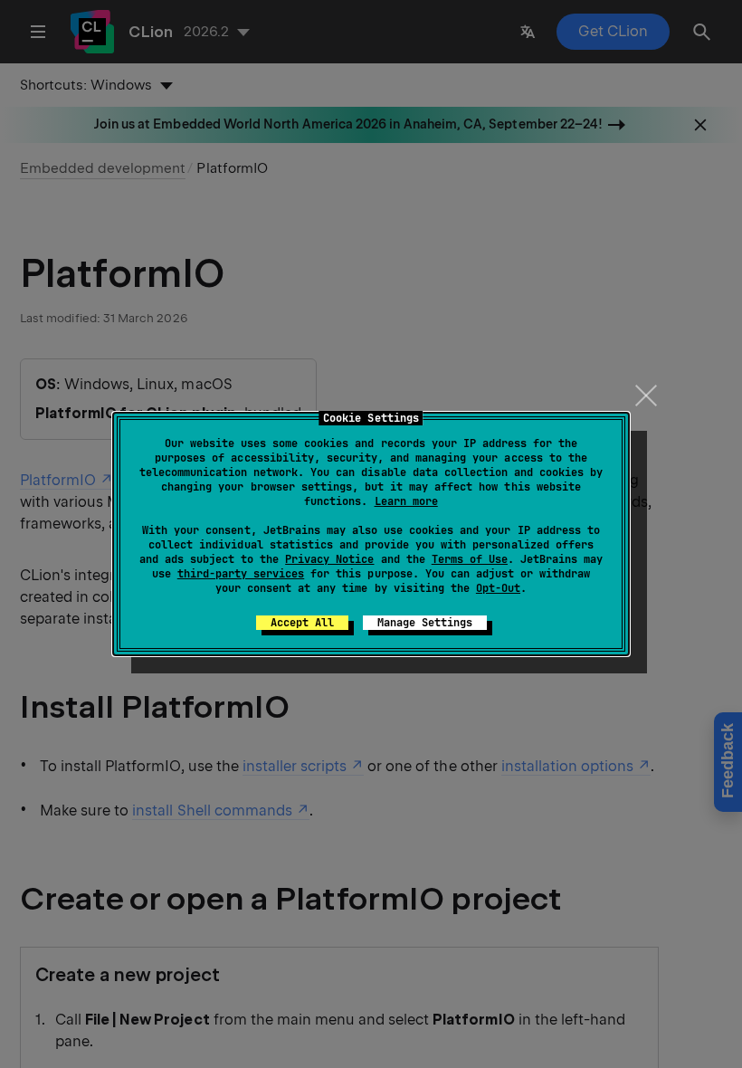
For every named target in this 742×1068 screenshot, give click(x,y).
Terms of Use (470, 559)
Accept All (302, 622)
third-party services (240, 574)
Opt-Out (498, 588)
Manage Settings (424, 622)
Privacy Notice (329, 559)
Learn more (406, 501)
